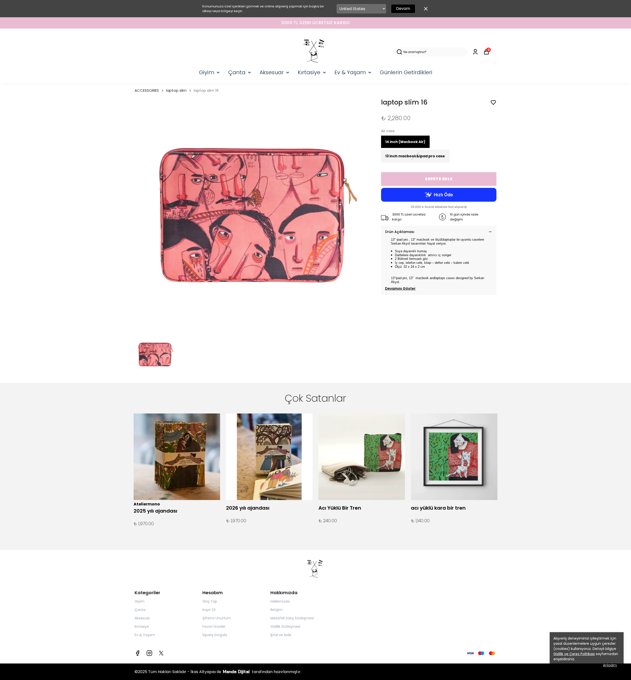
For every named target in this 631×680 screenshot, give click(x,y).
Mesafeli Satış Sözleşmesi (292, 618)
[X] (161, 653)
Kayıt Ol (208, 609)
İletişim (276, 609)
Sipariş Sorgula (214, 634)
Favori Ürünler (214, 626)
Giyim (206, 72)
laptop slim (176, 90)
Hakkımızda (280, 601)
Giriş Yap (209, 601)
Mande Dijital (237, 672)
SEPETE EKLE (439, 179)
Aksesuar (272, 72)
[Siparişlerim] (475, 52)
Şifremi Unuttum (216, 618)
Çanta (236, 72)
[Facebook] (137, 653)
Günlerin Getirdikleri (406, 72)
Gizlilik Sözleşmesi (285, 626)
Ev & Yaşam (350, 72)
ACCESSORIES (147, 90)
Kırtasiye (309, 72)
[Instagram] (149, 653)
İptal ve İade (280, 634)
